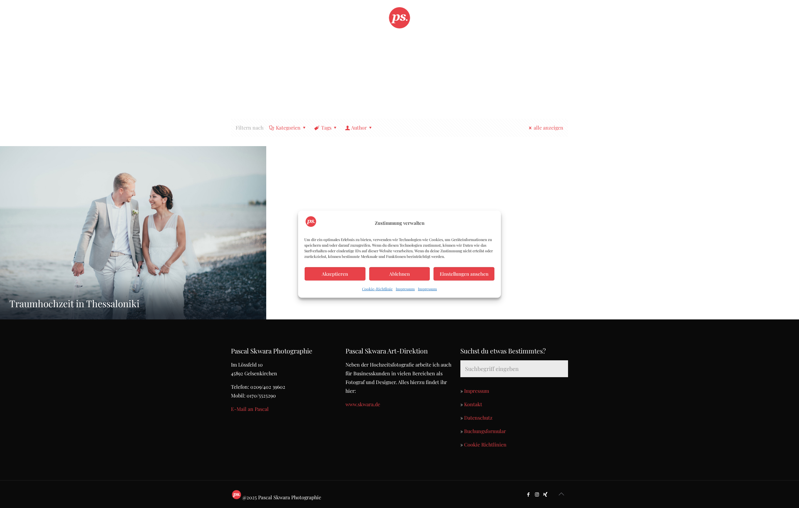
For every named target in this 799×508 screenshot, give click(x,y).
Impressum (405, 288)
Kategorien (288, 127)
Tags (326, 127)
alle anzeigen (548, 127)
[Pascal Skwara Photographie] (399, 17)
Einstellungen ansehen (464, 274)
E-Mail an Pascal (250, 409)
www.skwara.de (363, 404)
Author (359, 127)
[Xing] (545, 494)
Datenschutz (478, 417)
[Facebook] (528, 494)
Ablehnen (399, 274)
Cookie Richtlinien (485, 444)
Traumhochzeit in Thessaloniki (74, 303)
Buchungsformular (485, 431)
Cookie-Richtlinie (377, 288)
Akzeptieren (335, 274)
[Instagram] (537, 494)
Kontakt (473, 404)
